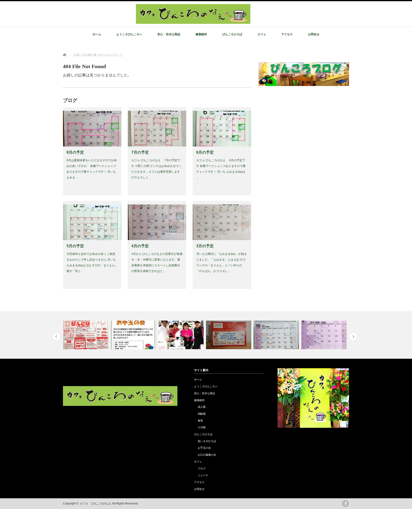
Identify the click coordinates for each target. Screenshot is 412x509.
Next (353, 337)
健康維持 (201, 34)
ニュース (203, 475)
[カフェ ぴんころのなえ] (193, 21)
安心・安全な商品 (168, 34)
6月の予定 (205, 152)
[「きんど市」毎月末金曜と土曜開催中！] (86, 335)
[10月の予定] (277, 335)
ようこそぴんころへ (129, 34)
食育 (200, 420)
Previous (56, 337)
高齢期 (202, 413)
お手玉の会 (204, 447)
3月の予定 (205, 246)
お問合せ (313, 34)
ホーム (97, 34)
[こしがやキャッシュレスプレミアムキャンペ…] (229, 335)
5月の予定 (75, 246)
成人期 (202, 406)
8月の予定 (75, 152)
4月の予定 (140, 246)
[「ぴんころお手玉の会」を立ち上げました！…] (134, 335)
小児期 (202, 427)
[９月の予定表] (324, 335)
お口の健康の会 (207, 454)
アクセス (287, 34)
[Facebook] (345, 503)
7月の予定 (140, 152)
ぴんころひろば (232, 34)
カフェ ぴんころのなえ (95, 503)
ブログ (202, 468)
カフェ (262, 34)
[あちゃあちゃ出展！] (181, 335)
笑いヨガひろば (207, 441)
